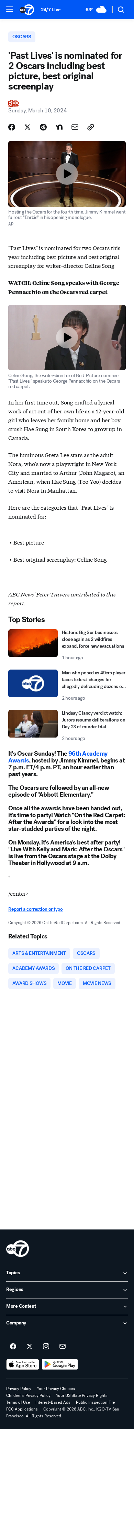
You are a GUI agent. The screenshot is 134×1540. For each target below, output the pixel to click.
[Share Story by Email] (75, 127)
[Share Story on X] (27, 127)
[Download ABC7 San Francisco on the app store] (22, 1364)
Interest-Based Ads (52, 1402)
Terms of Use (18, 1402)
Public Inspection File (95, 1402)
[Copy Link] (91, 127)
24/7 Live (50, 9)
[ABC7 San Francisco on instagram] (46, 1346)
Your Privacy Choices (56, 1389)
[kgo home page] (17, 1248)
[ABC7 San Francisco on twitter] (29, 1346)
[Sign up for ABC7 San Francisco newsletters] (62, 1346)
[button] (9, 9)
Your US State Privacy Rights (82, 1395)
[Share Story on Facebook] (12, 127)
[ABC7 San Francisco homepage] (27, 9)
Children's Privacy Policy (28, 1395)
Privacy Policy (18, 1389)
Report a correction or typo (35, 909)
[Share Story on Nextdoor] (59, 127)
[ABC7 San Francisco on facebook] (13, 1346)
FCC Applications (22, 1409)
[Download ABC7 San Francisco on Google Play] (60, 1364)
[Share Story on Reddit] (43, 127)
